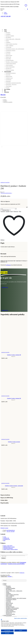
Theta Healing (8, 86)
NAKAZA (22, 572)
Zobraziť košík (4, 576)
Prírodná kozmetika (10, 60)
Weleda (7, 40)
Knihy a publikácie (9, 45)
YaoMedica (8, 42)
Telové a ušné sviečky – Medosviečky (13, 39)
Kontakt (5, 13)
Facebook (3, 211)
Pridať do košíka (5, 210)
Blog (5, 90)
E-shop (5, 31)
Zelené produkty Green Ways (11, 43)
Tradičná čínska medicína (11, 63)
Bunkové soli (8, 57)
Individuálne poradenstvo (11, 73)
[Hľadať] (26, 580)
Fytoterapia (8, 52)
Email (11, 211)
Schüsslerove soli (9, 77)
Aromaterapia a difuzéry (10, 50)
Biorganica (8, 32)
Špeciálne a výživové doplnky (11, 61)
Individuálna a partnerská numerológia (13, 82)
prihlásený (8, 265)
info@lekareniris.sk (10, 530)
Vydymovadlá (8, 47)
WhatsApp (15, 211)
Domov (5, 29)
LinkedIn (8, 211)
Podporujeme (6, 92)
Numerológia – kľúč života (11, 84)
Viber (20, 211)
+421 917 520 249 (10, 531)
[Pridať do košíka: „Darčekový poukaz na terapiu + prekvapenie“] (25, 2)
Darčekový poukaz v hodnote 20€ (14, 398)
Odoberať (3, 558)
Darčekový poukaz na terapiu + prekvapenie (14, 485)
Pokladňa (10, 576)
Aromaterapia (8, 79)
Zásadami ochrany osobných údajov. (16, 563)
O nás (5, 12)
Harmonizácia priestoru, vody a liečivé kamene (15, 48)
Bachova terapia (9, 55)
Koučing (7, 87)
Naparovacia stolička (10, 70)
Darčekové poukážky (10, 35)
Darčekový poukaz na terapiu (14, 441)
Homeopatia (8, 81)
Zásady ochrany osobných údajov (20, 618)
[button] (1, 578)
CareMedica (8, 34)
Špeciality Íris (8, 68)
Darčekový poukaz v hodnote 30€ (14, 354)
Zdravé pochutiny (9, 65)
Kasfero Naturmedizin (10, 66)
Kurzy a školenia (7, 89)
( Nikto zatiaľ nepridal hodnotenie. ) (6, 193)
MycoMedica (8, 37)
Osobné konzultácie (7, 71)
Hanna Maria (8, 58)
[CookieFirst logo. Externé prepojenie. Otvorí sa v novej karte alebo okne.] (1, 619)
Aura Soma (8, 53)
